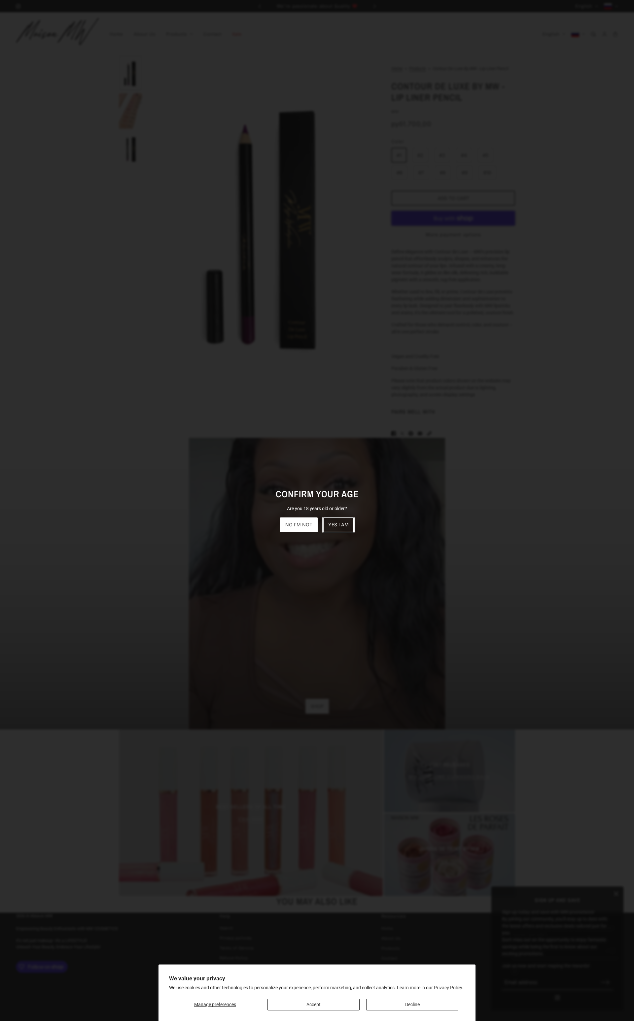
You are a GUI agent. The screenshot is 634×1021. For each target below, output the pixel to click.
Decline (412, 1004)
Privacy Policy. (448, 987)
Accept (313, 1004)
